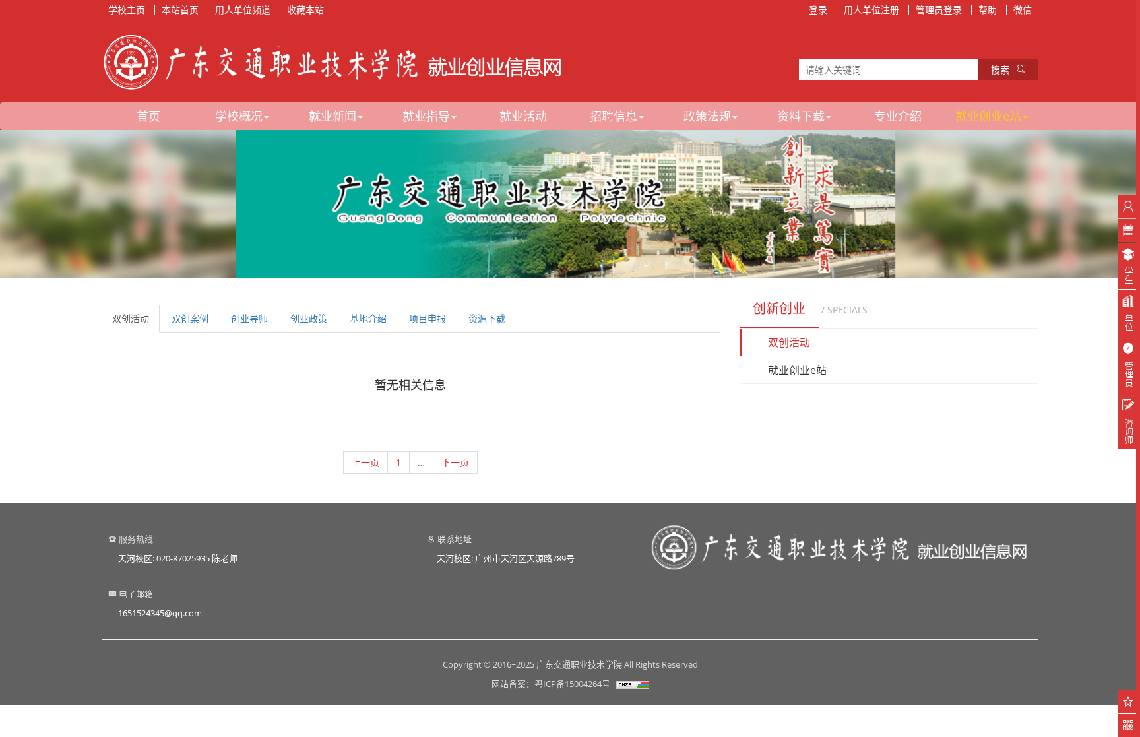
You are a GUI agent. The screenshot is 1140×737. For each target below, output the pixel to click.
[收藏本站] (1128, 701)
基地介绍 (368, 318)
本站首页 (180, 10)
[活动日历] (1128, 230)
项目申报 (427, 318)
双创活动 (130, 318)
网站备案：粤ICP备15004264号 (550, 683)
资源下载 (486, 318)
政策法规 (707, 116)
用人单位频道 (242, 10)
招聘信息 (613, 116)
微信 (1022, 10)
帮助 (987, 10)
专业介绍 (898, 116)
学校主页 (126, 10)
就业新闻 (332, 116)
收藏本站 (305, 10)
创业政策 (308, 318)
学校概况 (239, 116)
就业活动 (523, 116)
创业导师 (249, 318)
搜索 (1000, 69)
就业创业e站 (988, 116)
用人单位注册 (871, 10)
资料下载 (801, 116)
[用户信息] (1128, 206)
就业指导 (426, 116)
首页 (148, 116)
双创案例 (190, 318)
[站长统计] (632, 683)
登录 (818, 10)
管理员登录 (939, 10)
